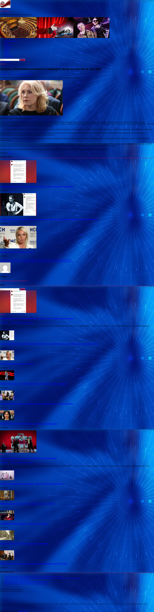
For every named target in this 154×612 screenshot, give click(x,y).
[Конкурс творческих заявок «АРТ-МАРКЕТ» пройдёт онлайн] (18, 452)
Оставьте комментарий (24, 74)
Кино (6, 43)
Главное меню (5, 62)
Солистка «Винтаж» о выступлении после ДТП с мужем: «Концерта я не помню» (37, 186)
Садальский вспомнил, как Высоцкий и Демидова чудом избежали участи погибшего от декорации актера (49, 219)
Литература (8, 47)
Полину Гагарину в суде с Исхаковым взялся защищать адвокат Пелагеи (33, 384)
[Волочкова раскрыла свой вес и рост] (18, 248)
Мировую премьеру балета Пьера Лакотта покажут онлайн (27, 504)
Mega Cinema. (5, 11)
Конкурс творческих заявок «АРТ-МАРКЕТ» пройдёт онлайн (28, 458)
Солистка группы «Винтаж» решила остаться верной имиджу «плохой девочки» (37, 403)
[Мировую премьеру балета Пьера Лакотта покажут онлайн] (7, 499)
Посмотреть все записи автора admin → (14, 280)
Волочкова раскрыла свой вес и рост (17, 252)
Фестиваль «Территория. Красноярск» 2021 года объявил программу (31, 484)
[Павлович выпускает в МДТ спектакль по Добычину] (7, 539)
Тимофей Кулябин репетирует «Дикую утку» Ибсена (24, 523)
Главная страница (10, 41)
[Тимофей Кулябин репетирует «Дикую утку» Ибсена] (7, 519)
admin (13, 74)
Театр (6, 52)
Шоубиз (7, 54)
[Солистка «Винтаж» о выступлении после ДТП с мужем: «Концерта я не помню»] (18, 182)
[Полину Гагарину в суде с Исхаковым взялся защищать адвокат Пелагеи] (7, 379)
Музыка (7, 48)
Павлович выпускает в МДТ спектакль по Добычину (24, 543)
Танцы (6, 50)
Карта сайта (8, 56)
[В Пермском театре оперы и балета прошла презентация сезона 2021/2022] (7, 559)
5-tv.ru (10, 153)
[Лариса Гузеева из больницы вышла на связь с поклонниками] (7, 419)
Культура (7, 45)
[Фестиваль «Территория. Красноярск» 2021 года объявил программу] (7, 479)
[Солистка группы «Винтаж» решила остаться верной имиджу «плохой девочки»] (7, 399)
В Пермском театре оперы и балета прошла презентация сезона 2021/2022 (33, 563)
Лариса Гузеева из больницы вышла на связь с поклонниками (28, 424)
